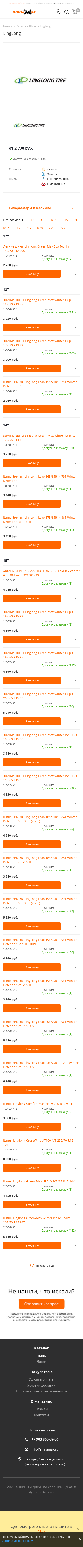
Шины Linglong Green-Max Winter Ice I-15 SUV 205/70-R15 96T (36, 1220)
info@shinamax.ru (44, 1449)
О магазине (41, 1401)
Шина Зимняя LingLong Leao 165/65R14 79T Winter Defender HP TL (40, 478)
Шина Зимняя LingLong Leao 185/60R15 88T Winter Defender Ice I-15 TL (40, 860)
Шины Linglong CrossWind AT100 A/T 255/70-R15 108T (38, 1142)
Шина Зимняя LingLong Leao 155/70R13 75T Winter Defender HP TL (40, 384)
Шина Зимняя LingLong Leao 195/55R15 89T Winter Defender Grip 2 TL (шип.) (40, 901)
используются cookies (18, 1541)
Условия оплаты (41, 1379)
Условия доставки (41, 1385)
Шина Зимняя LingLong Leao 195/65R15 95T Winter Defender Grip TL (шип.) (40, 942)
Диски (41, 1361)
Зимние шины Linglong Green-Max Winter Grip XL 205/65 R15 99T (39, 696)
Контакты (41, 1415)
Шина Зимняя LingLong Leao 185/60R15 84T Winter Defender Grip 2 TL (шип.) (40, 819)
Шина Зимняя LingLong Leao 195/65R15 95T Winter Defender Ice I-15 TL (40, 983)
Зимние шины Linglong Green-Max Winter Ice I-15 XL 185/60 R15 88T (41, 737)
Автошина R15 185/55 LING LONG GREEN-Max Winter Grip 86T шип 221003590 (41, 573)
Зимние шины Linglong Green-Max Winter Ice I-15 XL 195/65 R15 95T (41, 778)
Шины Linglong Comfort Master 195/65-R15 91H (37, 1104)
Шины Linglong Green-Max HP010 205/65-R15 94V (38, 1181)
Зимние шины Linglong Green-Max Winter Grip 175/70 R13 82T (37, 343)
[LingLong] (38, 125)
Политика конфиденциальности (41, 1391)
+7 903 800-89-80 (44, 1439)
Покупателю (42, 1371)
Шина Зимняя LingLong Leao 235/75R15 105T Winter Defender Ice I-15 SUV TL (41, 1065)
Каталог (41, 1348)
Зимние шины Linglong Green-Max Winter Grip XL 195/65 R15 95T (39, 655)
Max (41, 1531)
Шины (42, 1355)
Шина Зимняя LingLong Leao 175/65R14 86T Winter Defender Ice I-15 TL (40, 519)
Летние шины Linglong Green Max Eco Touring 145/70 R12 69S (36, 248)
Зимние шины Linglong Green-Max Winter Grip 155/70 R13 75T (37, 302)
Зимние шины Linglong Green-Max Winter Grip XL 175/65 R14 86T (39, 437)
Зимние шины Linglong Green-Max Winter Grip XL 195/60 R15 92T (39, 614)
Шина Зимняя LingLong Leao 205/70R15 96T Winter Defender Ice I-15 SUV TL (40, 1024)
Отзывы (41, 1409)
